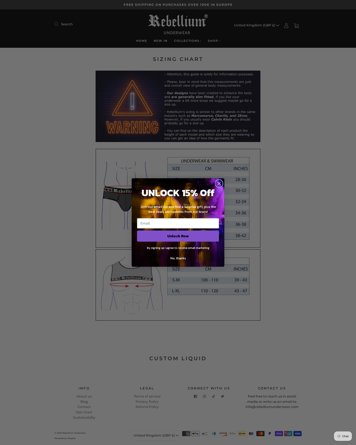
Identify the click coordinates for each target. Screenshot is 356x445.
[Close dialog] (219, 183)
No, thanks (178, 258)
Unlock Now (178, 236)
